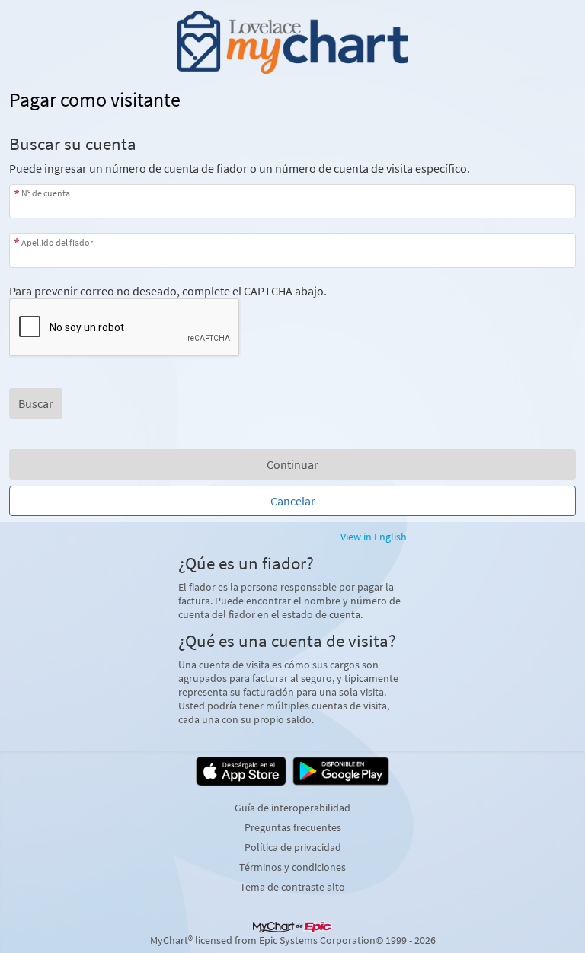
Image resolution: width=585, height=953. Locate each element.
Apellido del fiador (57, 242)
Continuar (292, 464)
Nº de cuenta (45, 193)
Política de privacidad (293, 847)
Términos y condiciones (292, 867)
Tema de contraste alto (292, 887)
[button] (35, 403)
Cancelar (292, 500)
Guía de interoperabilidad (292, 807)
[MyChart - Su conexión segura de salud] (292, 42)
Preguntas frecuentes (293, 827)
